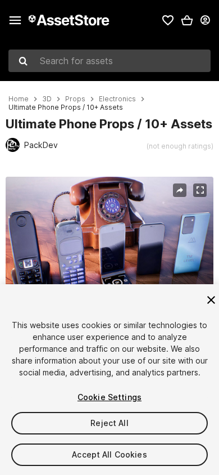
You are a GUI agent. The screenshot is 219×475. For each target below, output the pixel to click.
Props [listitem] (75, 99)
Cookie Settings (109, 397)
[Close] (211, 300)
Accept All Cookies (109, 454)
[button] (187, 20)
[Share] (179, 190)
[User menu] (205, 20)
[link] (168, 20)
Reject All (109, 423)
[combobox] (109, 61)
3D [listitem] (47, 99)
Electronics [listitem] (117, 99)
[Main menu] (15, 20)
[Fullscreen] (200, 190)
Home (18, 99)
